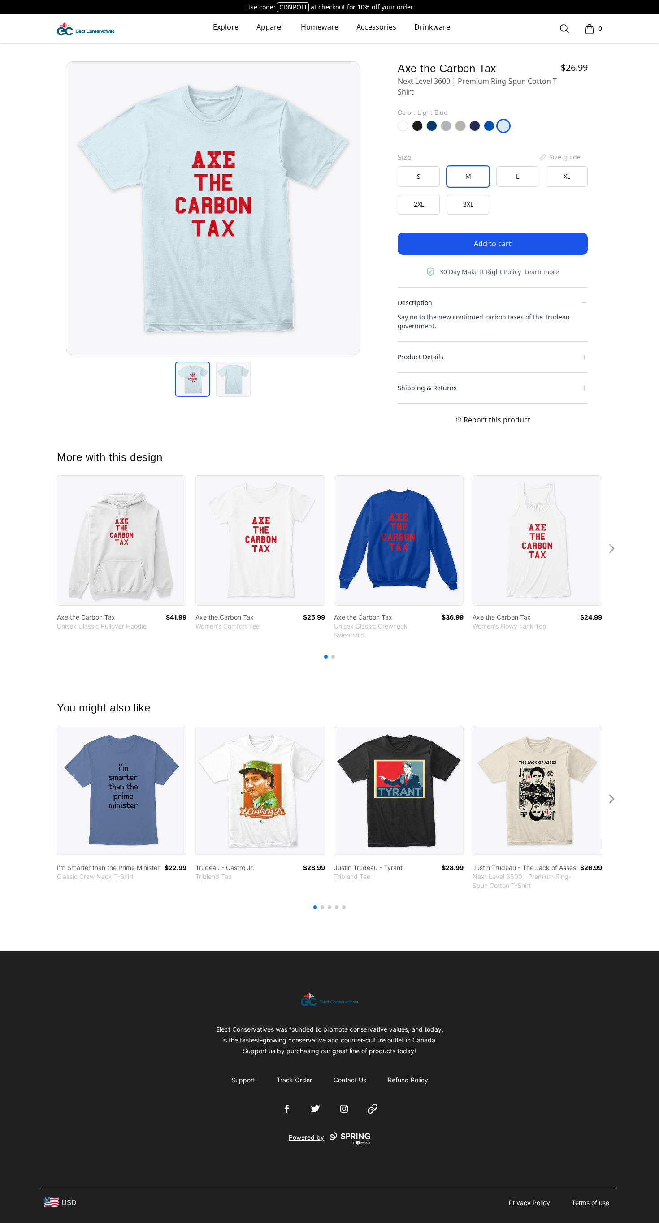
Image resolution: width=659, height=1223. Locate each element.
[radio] (419, 176)
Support (243, 1080)
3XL (468, 204)
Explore (225, 27)
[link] (121, 540)
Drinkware (432, 27)
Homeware (319, 27)
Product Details (420, 357)
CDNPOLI (293, 7)
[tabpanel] (213, 208)
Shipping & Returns (427, 387)
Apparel (269, 27)
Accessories (376, 27)
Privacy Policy (529, 1202)
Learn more (542, 271)
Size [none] (404, 157)
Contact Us (350, 1080)
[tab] (192, 379)
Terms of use (590, 1202)
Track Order (294, 1080)
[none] (559, 157)
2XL (419, 204)
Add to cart (493, 244)
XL (567, 176)
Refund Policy (408, 1080)
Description (415, 302)
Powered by (306, 1137)
